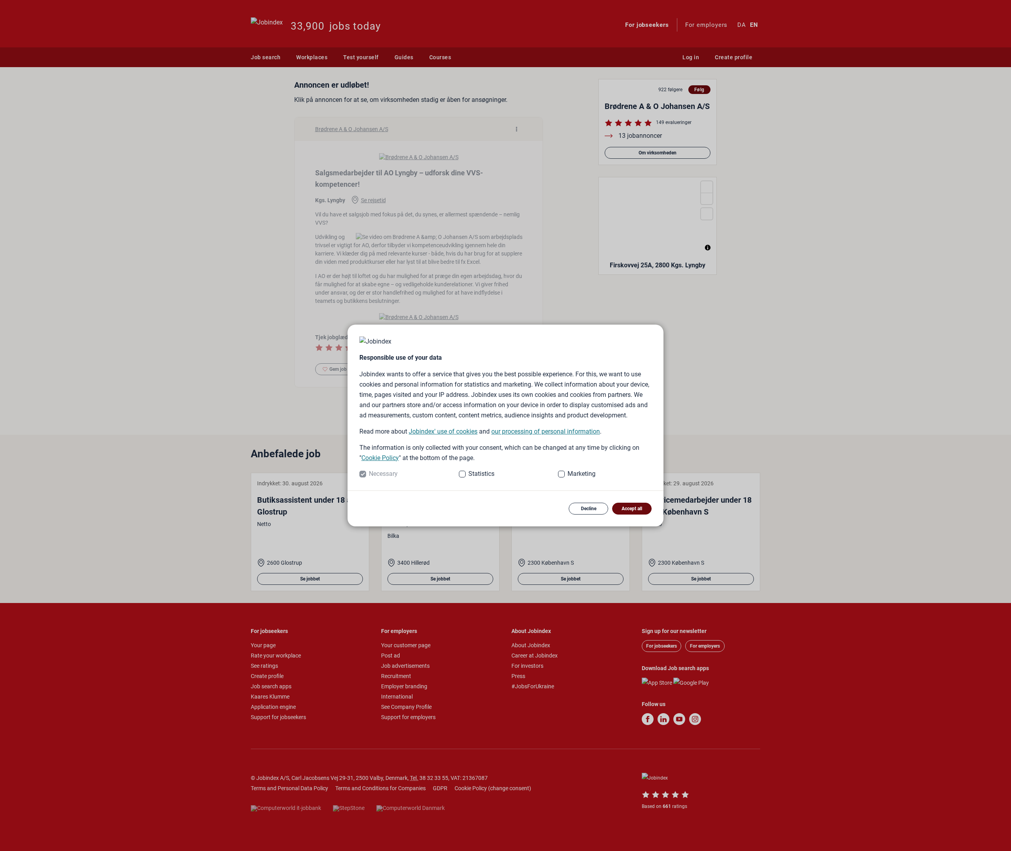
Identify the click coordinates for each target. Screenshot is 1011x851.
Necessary (383, 473)
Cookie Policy (380, 458)
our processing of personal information (545, 431)
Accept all (632, 508)
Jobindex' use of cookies (443, 431)
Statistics (481, 473)
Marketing (582, 473)
